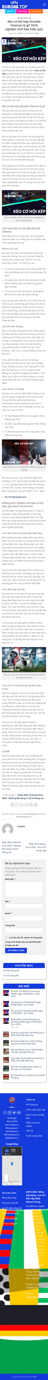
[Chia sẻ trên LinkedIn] (35, 805)
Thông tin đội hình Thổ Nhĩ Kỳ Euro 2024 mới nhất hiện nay (28, 1034)
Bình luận (10, 879)
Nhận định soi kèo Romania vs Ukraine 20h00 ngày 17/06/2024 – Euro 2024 (27, 1022)
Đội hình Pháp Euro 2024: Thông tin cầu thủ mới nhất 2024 (26, 1042)
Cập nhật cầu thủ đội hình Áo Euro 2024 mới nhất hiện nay (27, 1059)
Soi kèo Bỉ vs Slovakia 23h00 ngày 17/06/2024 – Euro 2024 (27, 1012)
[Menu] (44, 4)
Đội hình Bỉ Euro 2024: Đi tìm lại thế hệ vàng (28, 1076)
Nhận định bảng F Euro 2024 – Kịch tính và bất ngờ (36, 847)
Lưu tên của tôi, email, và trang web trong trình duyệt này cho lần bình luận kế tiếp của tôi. (23, 941)
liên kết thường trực (23, 817)
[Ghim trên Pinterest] (31, 805)
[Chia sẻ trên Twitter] (22, 805)
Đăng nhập (22, 11)
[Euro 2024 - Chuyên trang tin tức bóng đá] (15, 4)
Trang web (10, 925)
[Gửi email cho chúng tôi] (19, 1113)
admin (36, 33)
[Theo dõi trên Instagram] (10, 1113)
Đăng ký (10, 11)
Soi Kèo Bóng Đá (24, 18)
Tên (7, 901)
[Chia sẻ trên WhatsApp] (12, 805)
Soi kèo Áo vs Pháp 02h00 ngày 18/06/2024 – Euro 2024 (26, 1003)
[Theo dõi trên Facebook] (5, 1113)
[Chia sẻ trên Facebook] (17, 805)
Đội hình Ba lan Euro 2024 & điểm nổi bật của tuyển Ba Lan (27, 1051)
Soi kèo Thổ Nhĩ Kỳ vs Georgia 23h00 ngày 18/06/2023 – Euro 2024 (25, 994)
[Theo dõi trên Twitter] (14, 1113)
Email (8, 913)
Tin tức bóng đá (10, 975)
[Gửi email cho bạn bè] (26, 805)
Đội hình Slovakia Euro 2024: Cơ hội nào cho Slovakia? (26, 1068)
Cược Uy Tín (36, 11)
